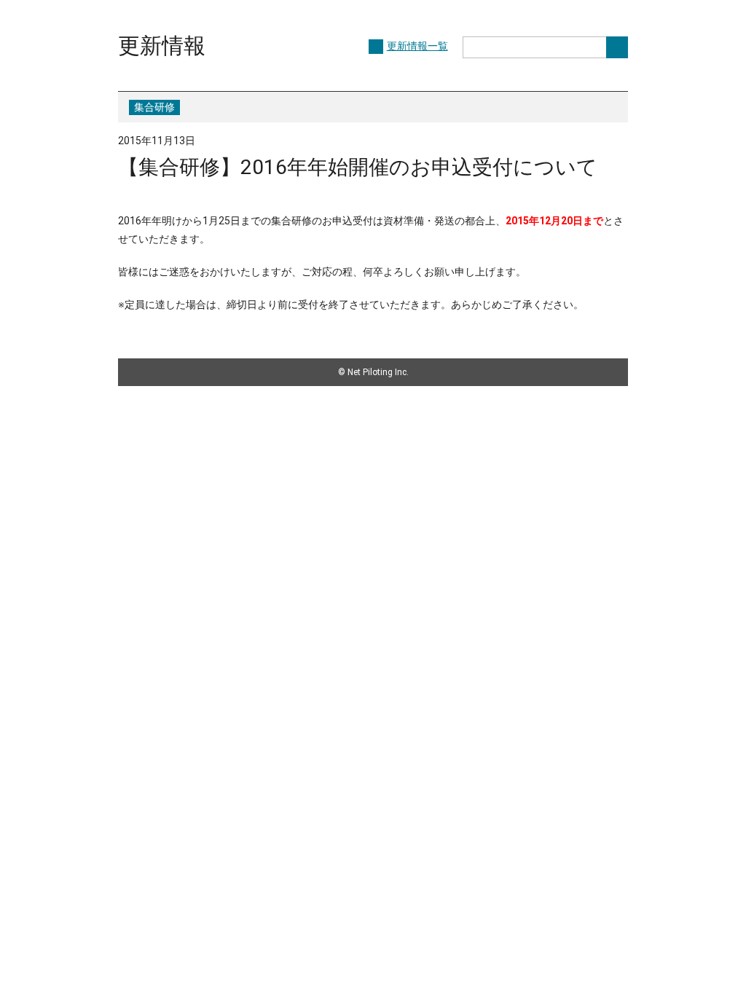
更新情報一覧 (417, 46)
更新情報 (161, 45)
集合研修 (154, 107)
